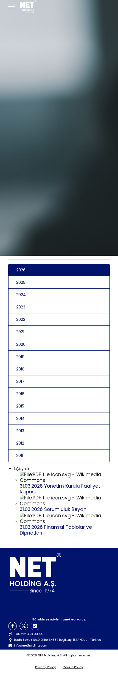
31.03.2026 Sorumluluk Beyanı (54, 509)
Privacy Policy (45, 667)
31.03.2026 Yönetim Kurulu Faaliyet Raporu (60, 489)
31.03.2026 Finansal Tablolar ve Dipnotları (56, 530)
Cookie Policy (73, 667)
